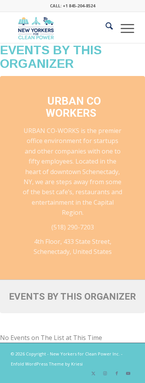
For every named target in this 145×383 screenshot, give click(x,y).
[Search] (105, 27)
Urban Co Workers (73, 107)
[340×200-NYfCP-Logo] (60, 27)
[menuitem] (105, 27)
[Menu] (123, 27)
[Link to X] (93, 373)
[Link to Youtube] (128, 373)
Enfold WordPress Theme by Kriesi (47, 364)
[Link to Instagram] (105, 373)
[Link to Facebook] (117, 373)
